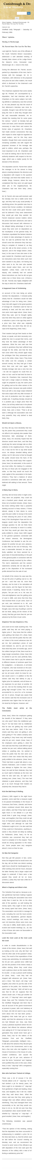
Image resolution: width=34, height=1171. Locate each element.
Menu (17, 18)
